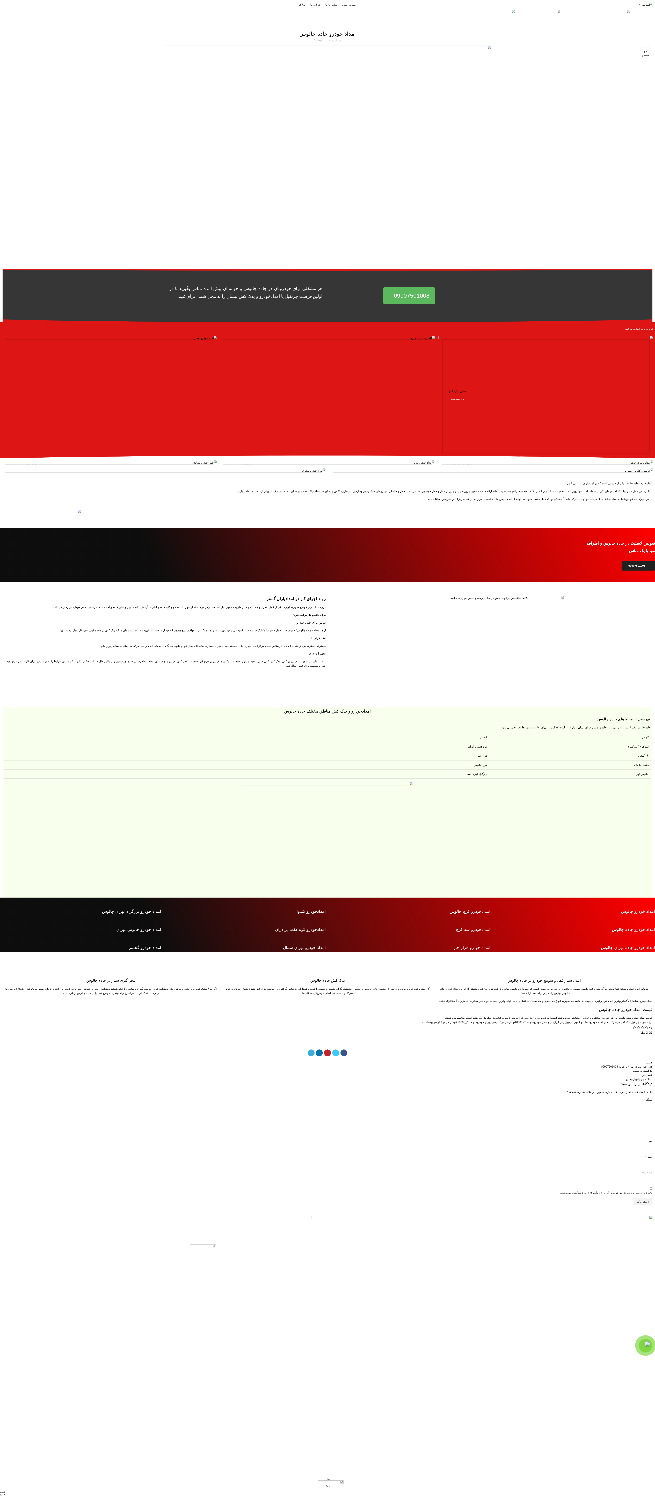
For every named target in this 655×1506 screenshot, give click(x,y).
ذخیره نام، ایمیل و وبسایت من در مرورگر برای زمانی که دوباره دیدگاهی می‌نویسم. (606, 1192)
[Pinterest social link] (327, 1052)
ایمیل (648, 1156)
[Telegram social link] (311, 1052)
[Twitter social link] (335, 1052)
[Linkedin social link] (319, 1052)
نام (649, 1140)
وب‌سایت (647, 1172)
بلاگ (327, 24)
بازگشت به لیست (642, 1070)
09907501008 (17, 4)
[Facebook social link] (343, 1052)
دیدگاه (648, 1099)
